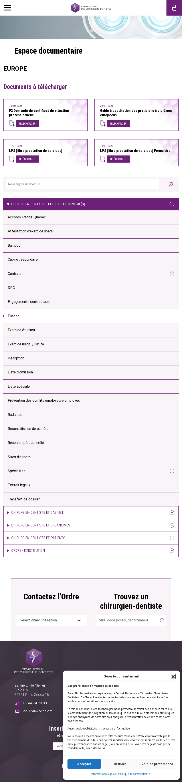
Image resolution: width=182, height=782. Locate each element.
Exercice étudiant (21, 330)
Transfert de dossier (24, 499)
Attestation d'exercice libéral (30, 231)
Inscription (16, 358)
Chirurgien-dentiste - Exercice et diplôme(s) (48, 204)
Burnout (14, 245)
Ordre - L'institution (28, 550)
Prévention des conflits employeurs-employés (44, 400)
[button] (173, 676)
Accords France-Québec (27, 217)
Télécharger (27, 123)
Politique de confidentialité (134, 774)
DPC (11, 288)
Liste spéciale (19, 386)
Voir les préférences (157, 764)
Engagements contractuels (29, 302)
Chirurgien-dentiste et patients (38, 538)
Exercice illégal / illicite (26, 344)
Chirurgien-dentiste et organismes (40, 525)
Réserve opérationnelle (26, 443)
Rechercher (161, 620)
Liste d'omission (20, 372)
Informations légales (103, 774)
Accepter (84, 764)
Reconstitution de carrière (28, 429)
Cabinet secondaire (23, 259)
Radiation (15, 415)
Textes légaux (19, 485)
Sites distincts (19, 457)
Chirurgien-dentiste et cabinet (37, 512)
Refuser (120, 764)
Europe (14, 316)
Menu (8, 8)
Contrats (15, 274)
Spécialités (16, 471)
